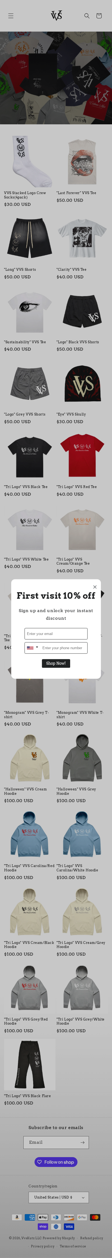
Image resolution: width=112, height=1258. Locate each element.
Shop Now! (56, 663)
